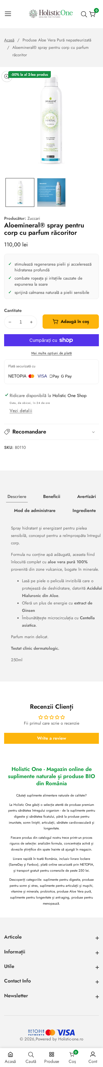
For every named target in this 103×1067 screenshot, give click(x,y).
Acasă (9, 40)
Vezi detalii (21, 410)
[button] (51, 432)
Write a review (51, 738)
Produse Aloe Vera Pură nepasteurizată (57, 40)
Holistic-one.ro (70, 1039)
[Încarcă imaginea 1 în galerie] (19, 192)
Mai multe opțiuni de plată (51, 353)
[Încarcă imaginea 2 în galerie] (51, 192)
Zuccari (33, 218)
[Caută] (85, 14)
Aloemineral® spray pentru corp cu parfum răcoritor (50, 51)
